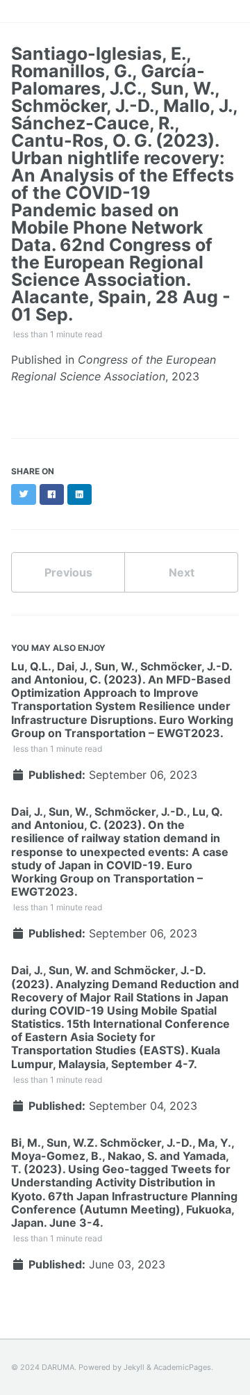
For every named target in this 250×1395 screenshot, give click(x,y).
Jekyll (134, 1367)
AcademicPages (182, 1367)
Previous (68, 572)
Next (181, 572)
